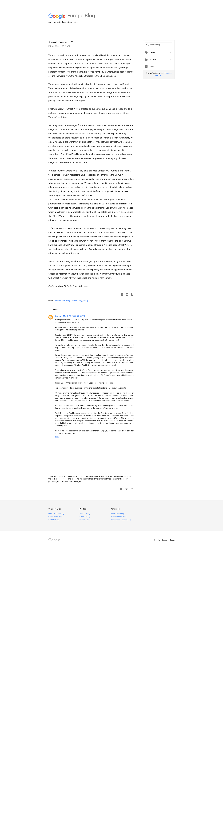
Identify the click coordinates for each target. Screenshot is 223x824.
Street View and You (62, 42)
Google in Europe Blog (74, 301)
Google (157, 540)
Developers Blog (117, 513)
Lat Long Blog (84, 520)
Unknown (58, 316)
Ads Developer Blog (118, 517)
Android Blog (84, 513)
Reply (57, 437)
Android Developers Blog (121, 520)
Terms (172, 540)
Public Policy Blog (55, 517)
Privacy (165, 540)
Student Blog (53, 520)
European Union (60, 301)
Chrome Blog (84, 517)
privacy (85, 301)
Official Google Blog (56, 513)
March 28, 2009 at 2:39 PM (74, 316)
